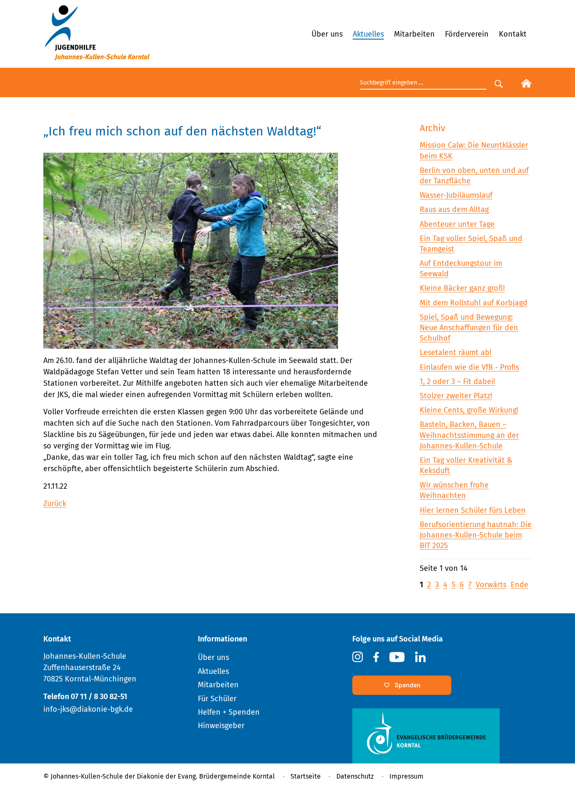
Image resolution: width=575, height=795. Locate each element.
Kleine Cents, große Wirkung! (469, 410)
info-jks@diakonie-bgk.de (88, 709)
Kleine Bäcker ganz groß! (462, 288)
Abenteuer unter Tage (457, 224)
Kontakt (513, 34)
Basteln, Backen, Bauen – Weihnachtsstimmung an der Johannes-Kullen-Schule (469, 435)
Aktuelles (368, 34)
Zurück (54, 503)
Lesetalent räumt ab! (455, 352)
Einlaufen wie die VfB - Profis (469, 367)
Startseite (305, 776)
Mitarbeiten (414, 34)
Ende (519, 584)
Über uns (327, 34)
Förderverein (467, 34)
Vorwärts (491, 584)
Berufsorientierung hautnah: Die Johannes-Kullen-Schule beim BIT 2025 (476, 535)
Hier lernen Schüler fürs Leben (473, 510)
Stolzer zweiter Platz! (456, 395)
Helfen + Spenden (229, 712)
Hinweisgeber (221, 725)
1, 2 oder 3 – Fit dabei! (457, 381)
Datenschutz (355, 776)
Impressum (406, 776)
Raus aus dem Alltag (454, 209)
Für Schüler (217, 698)
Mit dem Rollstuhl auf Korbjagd (473, 302)
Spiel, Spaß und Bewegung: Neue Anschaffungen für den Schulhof (469, 328)
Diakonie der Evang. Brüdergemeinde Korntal (206, 776)
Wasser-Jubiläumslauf (456, 195)
